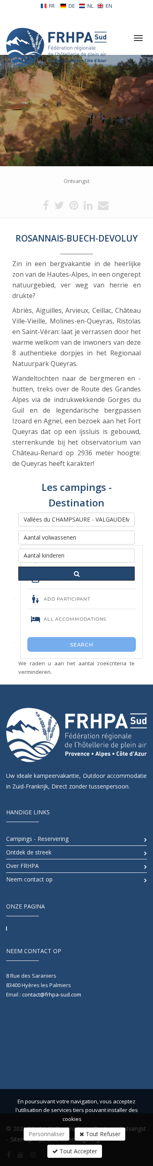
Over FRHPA (22, 866)
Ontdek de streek (28, 852)
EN (109, 5)
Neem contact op (29, 879)
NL (90, 5)
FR (52, 5)
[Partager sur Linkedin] (88, 207)
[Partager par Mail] (103, 207)
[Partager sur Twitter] (59, 207)
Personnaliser (46, 1134)
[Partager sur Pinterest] (73, 207)
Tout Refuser (102, 1134)
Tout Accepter (77, 1151)
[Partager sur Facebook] (46, 207)
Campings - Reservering (37, 839)
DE (72, 5)
